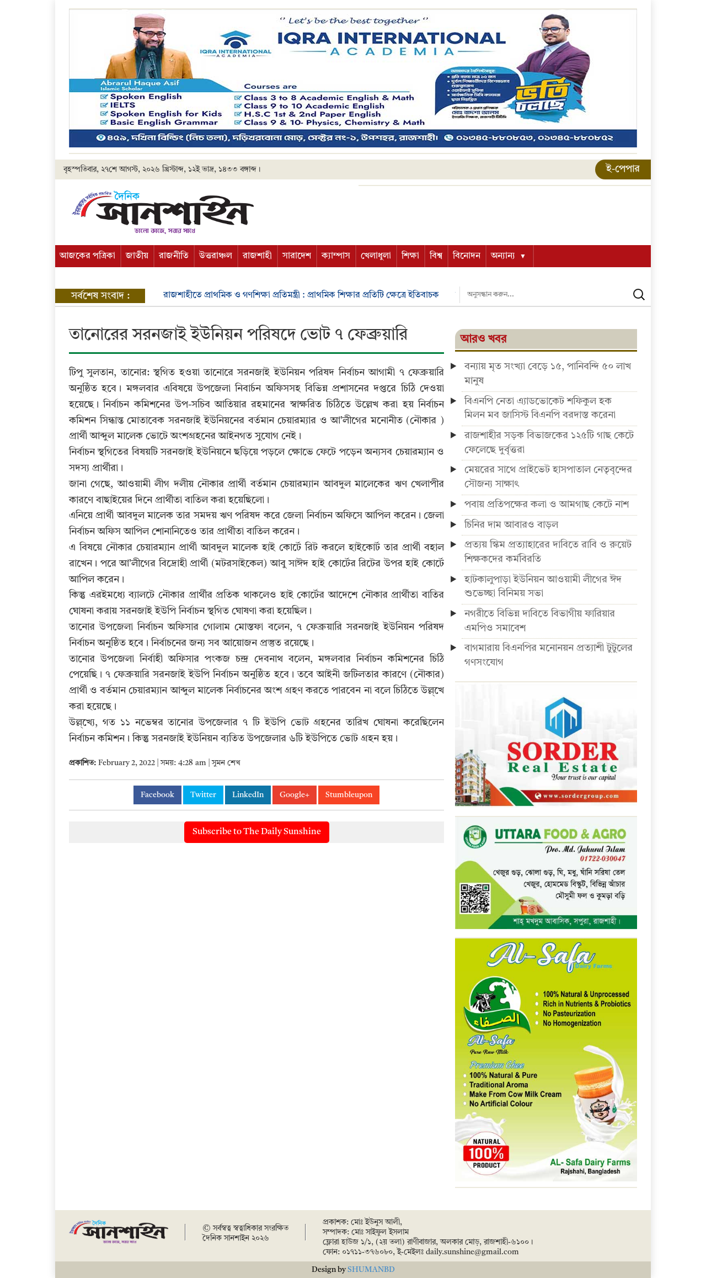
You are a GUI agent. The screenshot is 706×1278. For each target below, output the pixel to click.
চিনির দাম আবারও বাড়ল (511, 525)
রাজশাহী (257, 256)
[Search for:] (555, 295)
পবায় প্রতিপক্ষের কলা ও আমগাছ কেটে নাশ (546, 505)
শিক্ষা (410, 256)
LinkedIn (248, 795)
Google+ (294, 795)
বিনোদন (466, 256)
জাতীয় (137, 256)
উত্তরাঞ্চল (215, 256)
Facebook (157, 795)
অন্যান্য (503, 256)
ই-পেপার (623, 169)
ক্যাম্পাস (336, 256)
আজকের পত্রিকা (87, 256)
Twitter (203, 795)
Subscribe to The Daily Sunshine (256, 832)
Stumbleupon (348, 795)
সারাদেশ (296, 256)
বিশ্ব (436, 256)
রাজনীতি (174, 256)
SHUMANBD (371, 1270)
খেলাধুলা (376, 256)
